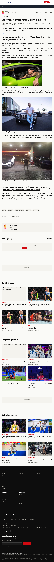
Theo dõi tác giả (14, 229)
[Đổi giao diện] (42, 2)
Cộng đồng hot (4, 499)
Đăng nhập (47, 2)
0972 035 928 (13, 525)
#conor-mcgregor (19, 210)
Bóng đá (3, 473)
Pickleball (3, 479)
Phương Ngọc (7, 12)
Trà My (29, 387)
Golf (2, 482)
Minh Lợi (3, 307)
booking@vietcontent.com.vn (8, 523)
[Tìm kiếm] (39, 2)
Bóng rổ (3, 475)
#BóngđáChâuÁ (5, 359)
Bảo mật (20, 503)
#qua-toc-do (36, 210)
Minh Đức (3, 330)
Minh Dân (3, 439)
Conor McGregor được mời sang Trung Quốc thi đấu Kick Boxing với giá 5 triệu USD (27, 38)
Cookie (51, 559)
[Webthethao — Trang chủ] (7, 2)
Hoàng (3, 364)
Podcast (38, 473)
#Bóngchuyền (31, 359)
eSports (3, 486)
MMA (7, 16)
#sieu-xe (4, 210)
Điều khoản (21, 501)
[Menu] (51, 2)
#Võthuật (4, 302)
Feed (2, 494)
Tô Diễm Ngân (30, 330)
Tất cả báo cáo (21, 473)
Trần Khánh (30, 307)
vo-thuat (3, 16)
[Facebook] (3, 531)
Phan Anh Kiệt (30, 364)
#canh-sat (28, 210)
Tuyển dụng (21, 499)
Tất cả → (12, 6)
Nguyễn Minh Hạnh (31, 439)
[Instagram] (9, 531)
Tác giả (3, 501)
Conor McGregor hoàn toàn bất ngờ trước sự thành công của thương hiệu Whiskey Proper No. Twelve (26, 188)
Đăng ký (30, 247)
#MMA (29, 302)
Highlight (3, 496)
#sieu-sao (10, 210)
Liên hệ (20, 496)
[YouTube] (6, 531)
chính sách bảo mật (13, 546)
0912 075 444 (6, 525)
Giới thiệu (21, 494)
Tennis (3, 477)
